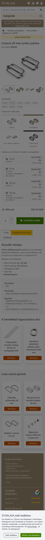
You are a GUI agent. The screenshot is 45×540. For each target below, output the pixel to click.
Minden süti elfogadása (31, 535)
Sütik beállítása (11, 535)
